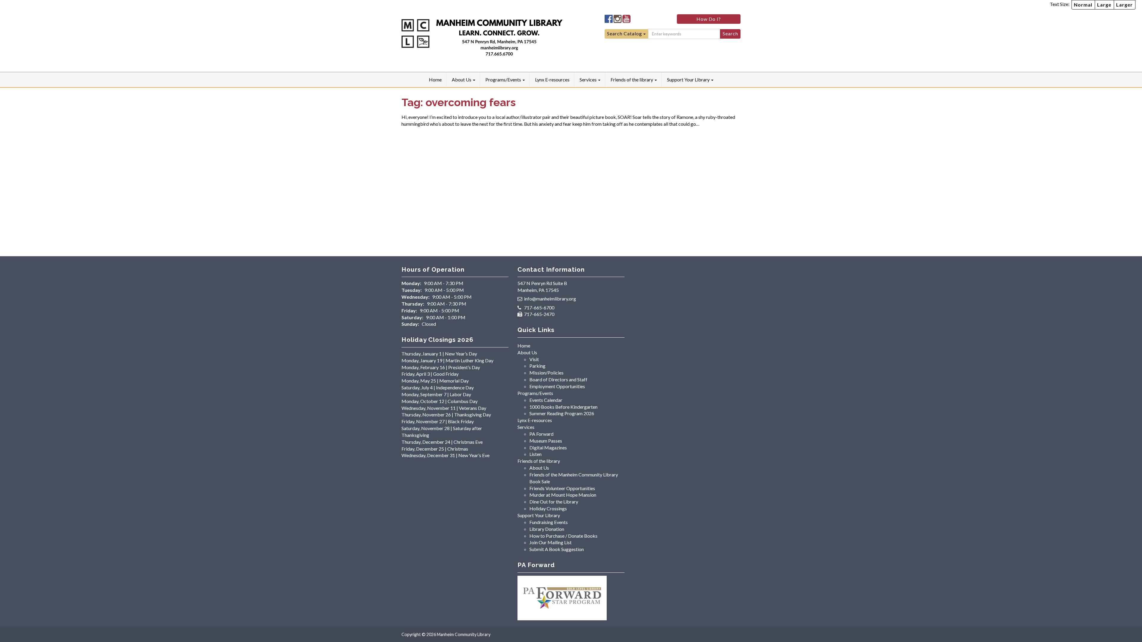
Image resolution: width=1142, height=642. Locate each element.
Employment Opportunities (557, 386)
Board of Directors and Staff (558, 379)
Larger (1124, 4)
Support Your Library (688, 79)
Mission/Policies (546, 372)
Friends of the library (632, 79)
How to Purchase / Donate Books (563, 536)
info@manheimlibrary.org (550, 298)
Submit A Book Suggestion (556, 549)
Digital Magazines (548, 447)
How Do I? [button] (709, 19)
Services (588, 79)
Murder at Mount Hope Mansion (562, 495)
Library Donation (546, 529)
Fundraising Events (548, 522)
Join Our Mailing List (550, 542)
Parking (537, 366)
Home (435, 79)
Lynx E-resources (552, 79)
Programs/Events (503, 79)
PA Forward (541, 434)
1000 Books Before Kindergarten (563, 407)
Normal (1083, 4)
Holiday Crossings (548, 508)
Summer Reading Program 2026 (561, 413)
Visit (534, 359)
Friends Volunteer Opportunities (562, 488)
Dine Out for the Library (553, 501)
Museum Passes (545, 440)
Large (1104, 4)
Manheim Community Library (463, 634)
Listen (535, 454)
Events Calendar (545, 400)
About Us (462, 79)
